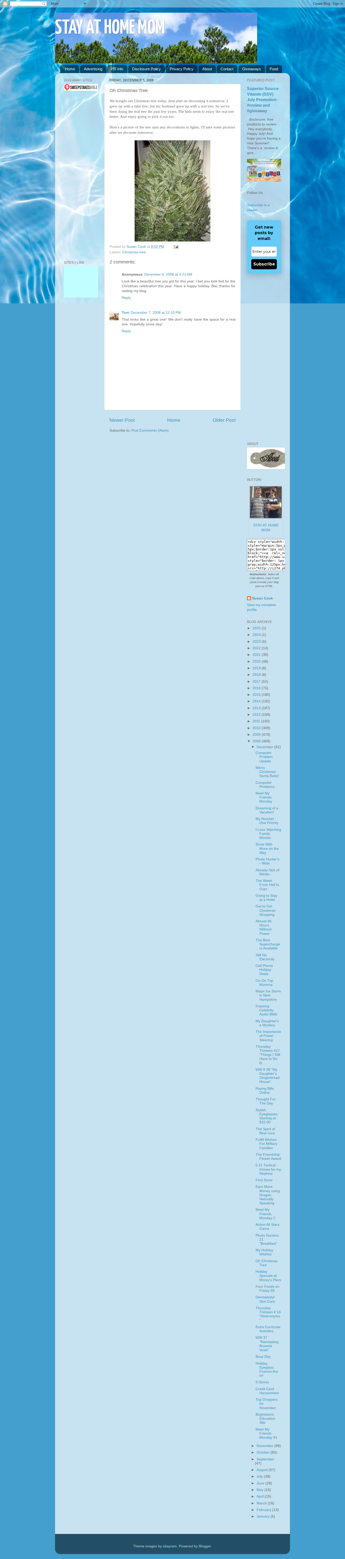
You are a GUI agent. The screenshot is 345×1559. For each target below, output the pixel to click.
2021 (257, 655)
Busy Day (263, 1356)
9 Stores (262, 1382)
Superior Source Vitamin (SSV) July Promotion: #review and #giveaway (263, 99)
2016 (257, 688)
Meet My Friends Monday (264, 797)
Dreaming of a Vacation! (267, 810)
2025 (257, 628)
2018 (257, 675)
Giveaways (251, 69)
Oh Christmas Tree (267, 1263)
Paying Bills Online (265, 1091)
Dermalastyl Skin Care (265, 1299)
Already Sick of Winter (267, 872)
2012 (257, 715)
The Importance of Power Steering (268, 1036)
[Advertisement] (79, 176)
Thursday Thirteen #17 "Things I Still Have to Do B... (268, 1055)
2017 (257, 681)
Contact (226, 69)
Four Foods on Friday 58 (267, 1289)
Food (274, 69)
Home (70, 69)
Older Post (224, 420)
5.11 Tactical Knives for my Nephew (268, 1169)
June (261, 1483)
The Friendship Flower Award (268, 1157)
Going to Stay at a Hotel (266, 898)
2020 (257, 661)
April (261, 1496)
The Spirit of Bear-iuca (265, 1131)
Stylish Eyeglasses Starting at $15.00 (267, 1116)
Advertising (93, 69)
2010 (257, 728)
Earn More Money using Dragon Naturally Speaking (268, 1195)
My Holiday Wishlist (264, 1252)
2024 (257, 635)
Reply (126, 298)
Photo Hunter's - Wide (267, 861)
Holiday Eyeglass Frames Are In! (267, 1370)
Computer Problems (265, 785)
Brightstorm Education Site (265, 1418)
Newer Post (122, 420)
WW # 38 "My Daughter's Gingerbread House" (268, 1076)
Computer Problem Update (264, 757)
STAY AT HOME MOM (110, 28)
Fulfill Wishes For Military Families (266, 1144)
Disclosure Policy (146, 69)
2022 (257, 648)
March (262, 1503)
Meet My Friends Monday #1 (266, 1433)
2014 (257, 701)
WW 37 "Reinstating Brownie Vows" (267, 1344)
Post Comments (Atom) (150, 430)
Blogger (205, 1546)
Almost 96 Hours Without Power (264, 927)
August (263, 1470)
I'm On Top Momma (264, 983)
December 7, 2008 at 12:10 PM (156, 313)
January (263, 1516)
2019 (257, 668)
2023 (257, 641)
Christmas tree (134, 252)
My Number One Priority (267, 821)
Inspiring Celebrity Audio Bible (266, 1010)
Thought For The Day (266, 1101)
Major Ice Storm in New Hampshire (268, 995)
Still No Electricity (265, 957)
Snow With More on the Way (267, 848)
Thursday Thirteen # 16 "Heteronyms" (268, 1314)
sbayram (170, 1546)
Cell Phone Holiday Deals (264, 970)
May (260, 1490)
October (263, 1452)
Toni (125, 313)
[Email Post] (175, 247)
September (265, 1459)
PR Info (117, 69)
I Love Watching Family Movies (268, 834)
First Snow (264, 1180)
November (265, 1446)
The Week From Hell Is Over (267, 885)
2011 (257, 721)
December (265, 747)
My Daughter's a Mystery (267, 1023)
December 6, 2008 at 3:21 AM (168, 274)
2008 (257, 741)
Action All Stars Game (267, 1227)
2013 (257, 708)
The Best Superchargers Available (268, 944)
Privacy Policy (181, 69)
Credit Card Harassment (267, 1391)
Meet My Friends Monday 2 (265, 1214)
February (264, 1510)
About (207, 69)
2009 (257, 735)
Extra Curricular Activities (268, 1329)
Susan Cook (137, 247)
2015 (257, 695)
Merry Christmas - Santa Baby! (267, 772)
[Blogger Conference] (81, 283)
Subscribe (264, 264)
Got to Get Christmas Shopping (266, 910)
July (260, 1476)
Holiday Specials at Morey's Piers (268, 1276)
